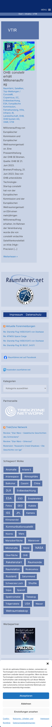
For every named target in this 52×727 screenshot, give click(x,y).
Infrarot (7, 113)
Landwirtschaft (10, 116)
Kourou (9, 533)
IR (13, 113)
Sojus (8, 590)
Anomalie (11, 469)
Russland (11, 576)
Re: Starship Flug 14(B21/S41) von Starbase (23, 332)
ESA (9, 498)
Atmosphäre (31, 476)
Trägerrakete (12, 603)
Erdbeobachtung (26, 490)
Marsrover (33, 540)
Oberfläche (11, 555)
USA (27, 603)
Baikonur (10, 483)
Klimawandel (12, 519)
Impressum (44, 718)
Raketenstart (14, 562)
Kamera (30, 512)
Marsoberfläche (14, 540)
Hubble (32, 505)
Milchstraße (11, 548)
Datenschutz (33, 314)
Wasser (39, 603)
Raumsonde (35, 562)
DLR (8, 490)
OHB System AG (11, 119)
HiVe (21, 110)
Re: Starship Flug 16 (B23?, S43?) (19, 345)
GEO (20, 505)
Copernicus (9, 97)
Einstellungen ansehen (26, 711)
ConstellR (8, 94)
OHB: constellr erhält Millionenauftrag (14, 78)
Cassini (24, 483)
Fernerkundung (10, 110)
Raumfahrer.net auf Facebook (22, 357)
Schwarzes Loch (14, 583)
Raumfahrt (8, 88)
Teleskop (31, 597)
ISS (8, 512)
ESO (20, 498)
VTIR (11, 122)
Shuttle (32, 583)
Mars (21, 533)
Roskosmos (32, 569)
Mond (26, 548)
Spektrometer (13, 596)
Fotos (9, 505)
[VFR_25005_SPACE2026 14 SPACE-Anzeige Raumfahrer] (25, 640)
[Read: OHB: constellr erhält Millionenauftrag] (22, 56)
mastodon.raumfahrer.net (18, 370)
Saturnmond (28, 576)
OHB (25, 555)
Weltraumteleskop (17, 610)
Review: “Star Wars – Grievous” (17, 441)
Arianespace (12, 476)
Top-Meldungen (11, 91)
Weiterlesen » (10, 257)
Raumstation (13, 569)
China (37, 483)
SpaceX (21, 590)
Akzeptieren (26, 695)
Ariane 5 (26, 469)
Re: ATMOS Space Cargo (15, 336)
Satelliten (19, 88)
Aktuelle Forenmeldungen (20, 326)
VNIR (5, 122)
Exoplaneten (34, 498)
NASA (39, 547)
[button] (47, 663)
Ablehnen (26, 703)
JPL (18, 512)
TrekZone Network (16, 427)
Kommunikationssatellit (19, 526)
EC (17, 97)
